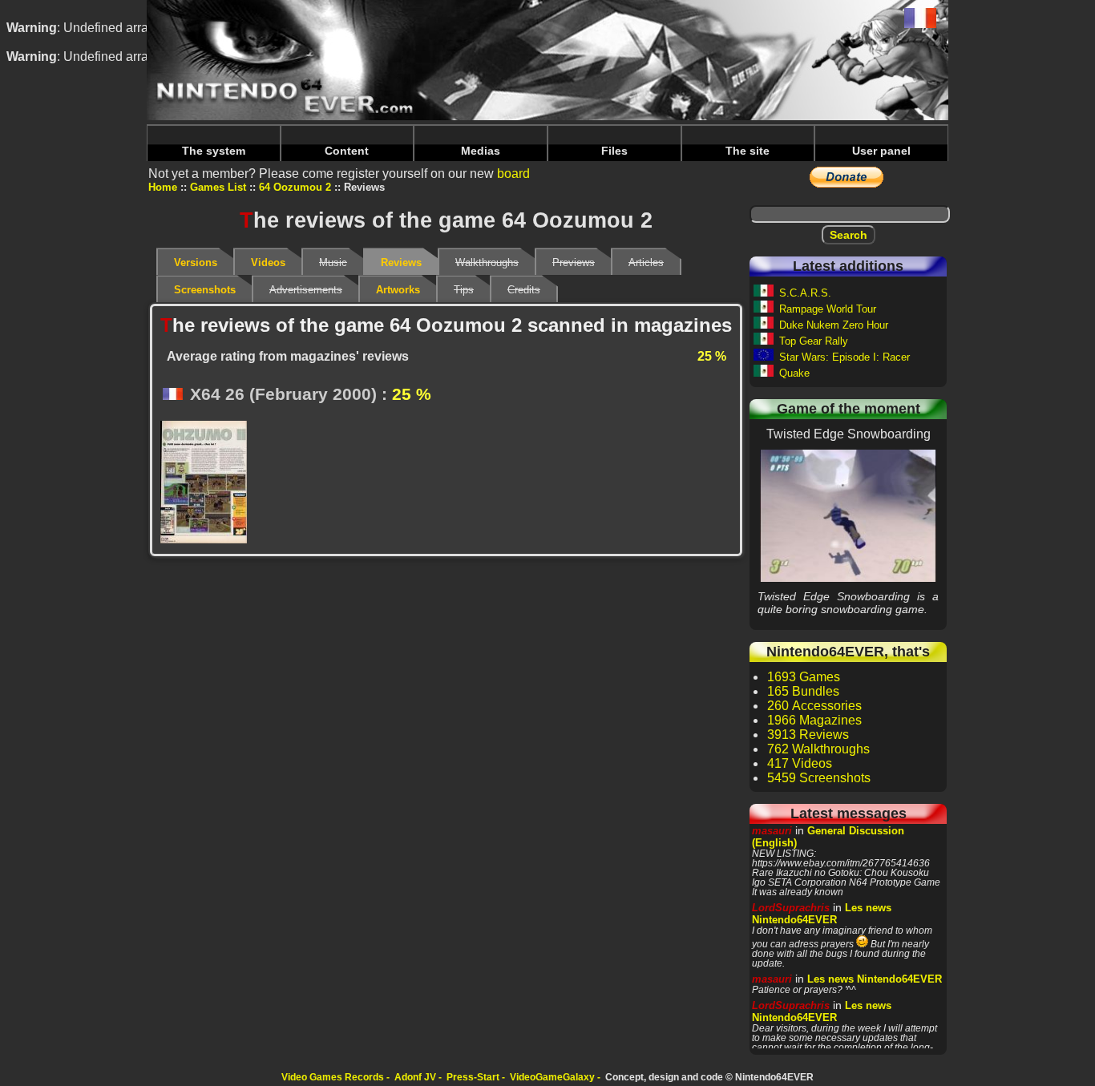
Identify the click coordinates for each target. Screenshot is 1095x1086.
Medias (480, 150)
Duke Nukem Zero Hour (833, 325)
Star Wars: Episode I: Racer (844, 357)
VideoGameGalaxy (552, 1077)
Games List (218, 187)
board (513, 173)
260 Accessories (814, 706)
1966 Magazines (814, 720)
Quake (794, 373)
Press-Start (472, 1077)
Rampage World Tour (827, 309)
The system (213, 150)
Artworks (398, 290)
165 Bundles (803, 691)
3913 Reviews (808, 734)
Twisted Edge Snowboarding (848, 515)
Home (162, 187)
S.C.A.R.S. (805, 293)
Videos (268, 262)
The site (747, 150)
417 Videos (799, 763)
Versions (195, 262)
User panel (881, 150)
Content (347, 150)
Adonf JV (415, 1077)
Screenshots (205, 290)
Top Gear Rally (813, 341)
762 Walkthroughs (818, 749)
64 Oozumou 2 (295, 187)
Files (614, 150)
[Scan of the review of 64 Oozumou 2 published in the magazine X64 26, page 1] (208, 483)
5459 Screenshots (819, 778)
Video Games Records (332, 1077)
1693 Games (803, 677)
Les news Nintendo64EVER (821, 914)
